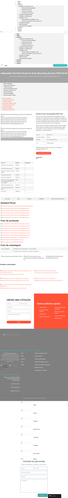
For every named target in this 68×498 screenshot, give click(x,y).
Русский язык (36, 429)
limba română (36, 453)
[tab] (7, 199)
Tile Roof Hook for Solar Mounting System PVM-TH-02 (12, 274)
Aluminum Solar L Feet (27, 9)
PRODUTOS (20, 4)
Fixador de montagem (8, 93)
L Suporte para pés (7, 86)
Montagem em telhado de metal (26, 6)
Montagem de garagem (24, 22)
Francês (35, 413)
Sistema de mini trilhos (27, 11)
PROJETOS (20, 27)
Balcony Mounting (23, 24)
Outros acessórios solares (9, 95)
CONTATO (20, 30)
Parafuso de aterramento (9, 85)
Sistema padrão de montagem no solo (30, 19)
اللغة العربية (35, 437)
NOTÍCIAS (20, 29)
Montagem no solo (23, 17)
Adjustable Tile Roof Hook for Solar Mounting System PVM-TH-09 (14, 280)
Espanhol (35, 421)
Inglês (6, 65)
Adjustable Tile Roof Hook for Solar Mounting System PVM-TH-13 (48, 280)
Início (10, 76)
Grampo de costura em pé (27, 12)
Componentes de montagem (25, 25)
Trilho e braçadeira (7, 83)
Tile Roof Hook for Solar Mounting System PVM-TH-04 (46, 272)
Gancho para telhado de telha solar (20, 76)
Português (35, 445)
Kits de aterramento (8, 91)
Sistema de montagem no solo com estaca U (32, 21)
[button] (39, 32)
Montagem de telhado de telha (25, 14)
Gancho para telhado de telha (10, 88)
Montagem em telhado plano (25, 16)
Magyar (35, 459)
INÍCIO (19, 1)
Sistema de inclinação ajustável (29, 8)
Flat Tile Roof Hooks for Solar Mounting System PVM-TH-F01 (13, 288)
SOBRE (19, 3)
